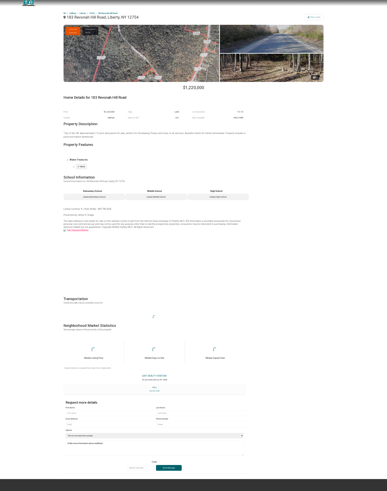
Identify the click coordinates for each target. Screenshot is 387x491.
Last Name (160, 408)
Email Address (72, 419)
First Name (70, 408)
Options (69, 430)
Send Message (169, 468)
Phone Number (162, 419)
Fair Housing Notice (77, 230)
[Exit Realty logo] (28, 3)
